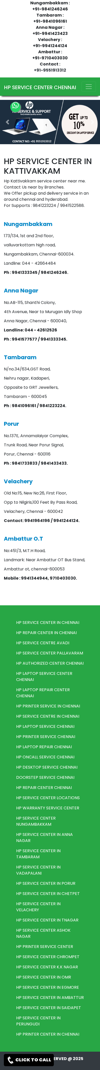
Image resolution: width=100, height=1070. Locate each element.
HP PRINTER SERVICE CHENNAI (45, 737)
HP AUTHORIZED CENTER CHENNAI (50, 663)
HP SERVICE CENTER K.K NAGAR (47, 967)
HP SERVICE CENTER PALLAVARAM (49, 653)
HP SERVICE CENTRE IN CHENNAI (47, 716)
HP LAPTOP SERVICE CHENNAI (45, 726)
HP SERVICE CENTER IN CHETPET (48, 894)
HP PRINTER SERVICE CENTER (44, 946)
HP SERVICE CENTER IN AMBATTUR (50, 997)
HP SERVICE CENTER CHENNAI (40, 87)
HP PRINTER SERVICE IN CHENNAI (48, 706)
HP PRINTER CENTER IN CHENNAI (47, 1034)
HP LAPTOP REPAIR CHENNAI (44, 747)
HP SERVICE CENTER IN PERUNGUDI (38, 1021)
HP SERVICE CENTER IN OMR (43, 977)
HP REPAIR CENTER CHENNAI (44, 788)
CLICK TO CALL (33, 1059)
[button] (7, 122)
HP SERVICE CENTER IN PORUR (45, 883)
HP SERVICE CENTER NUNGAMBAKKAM (36, 821)
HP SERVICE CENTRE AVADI (42, 643)
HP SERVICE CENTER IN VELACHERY (38, 907)
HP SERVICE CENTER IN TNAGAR (47, 920)
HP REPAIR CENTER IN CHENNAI (46, 633)
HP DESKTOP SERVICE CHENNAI (46, 767)
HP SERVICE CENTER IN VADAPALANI (38, 870)
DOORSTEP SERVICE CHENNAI (45, 777)
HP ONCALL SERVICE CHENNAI (45, 757)
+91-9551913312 (50, 70)
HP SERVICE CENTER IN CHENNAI (47, 622)
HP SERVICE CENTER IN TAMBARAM (38, 854)
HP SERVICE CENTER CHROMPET (47, 957)
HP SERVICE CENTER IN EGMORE (47, 987)
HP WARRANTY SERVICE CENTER (47, 808)
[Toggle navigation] (89, 87)
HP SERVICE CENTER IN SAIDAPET (48, 1008)
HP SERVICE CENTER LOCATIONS (48, 798)
